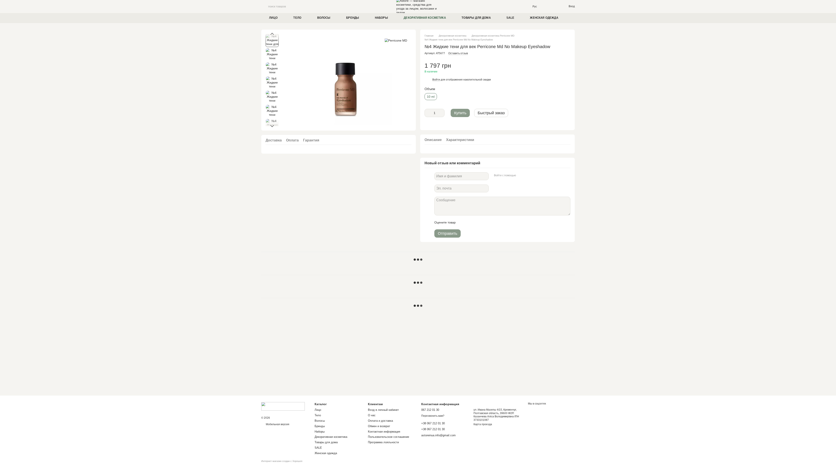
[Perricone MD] (396, 40)
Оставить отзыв (458, 53)
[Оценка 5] (490, 222)
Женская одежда (544, 17)
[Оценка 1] (462, 222)
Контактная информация (384, 431)
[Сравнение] (547, 6)
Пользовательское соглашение (388, 436)
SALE (510, 17)
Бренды (352, 17)
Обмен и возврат (379, 426)
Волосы (323, 17)
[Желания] (556, 6)
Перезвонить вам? (432, 415)
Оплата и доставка (380, 420)
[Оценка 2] (469, 222)
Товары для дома (476, 17)
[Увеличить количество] (441, 113)
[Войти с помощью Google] (527, 175)
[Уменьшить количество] (428, 113)
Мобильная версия (277, 424)
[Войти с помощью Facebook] (520, 175)
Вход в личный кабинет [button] (383, 409)
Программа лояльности (383, 442)
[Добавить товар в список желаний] (568, 67)
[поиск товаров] (264, 6)
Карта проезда (483, 424)
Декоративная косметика (425, 17)
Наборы (381, 17)
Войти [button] (436, 79)
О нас (372, 415)
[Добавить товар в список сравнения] (559, 67)
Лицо (273, 17)
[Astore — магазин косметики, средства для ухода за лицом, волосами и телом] (283, 406)
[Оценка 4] (483, 222)
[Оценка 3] (476, 222)
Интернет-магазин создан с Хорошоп (281, 461)
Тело (297, 17)
